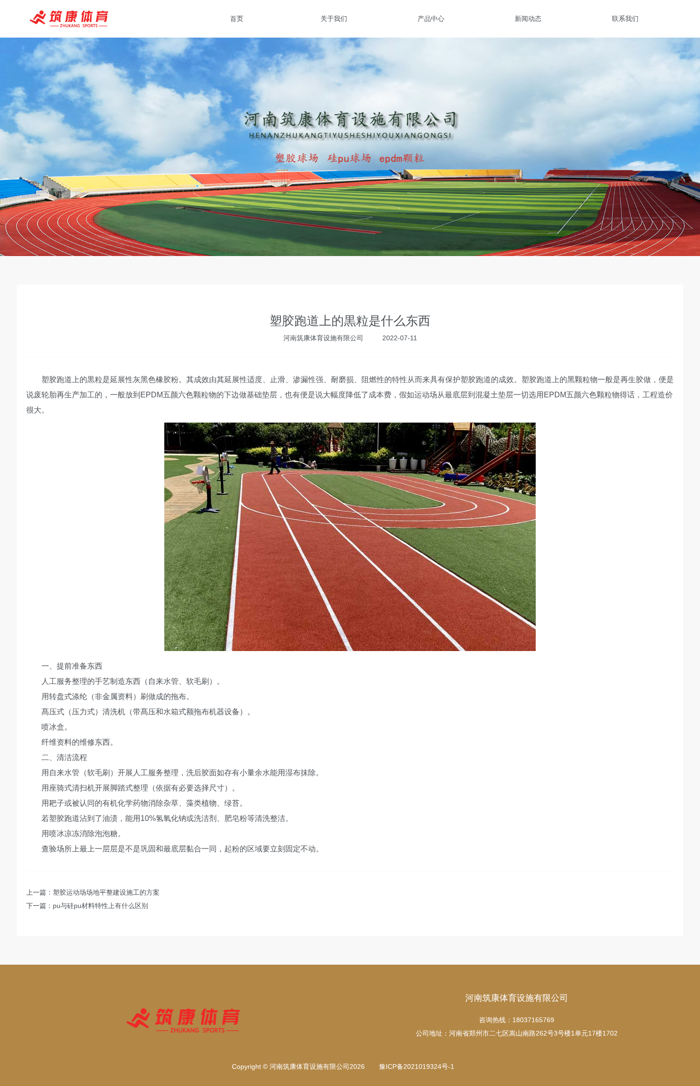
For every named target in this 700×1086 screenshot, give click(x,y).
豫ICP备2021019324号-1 (416, 1066)
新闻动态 (528, 18)
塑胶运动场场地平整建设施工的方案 (106, 892)
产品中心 (431, 18)
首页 (236, 18)
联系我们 (625, 18)
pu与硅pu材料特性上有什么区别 (100, 905)
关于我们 (333, 18)
